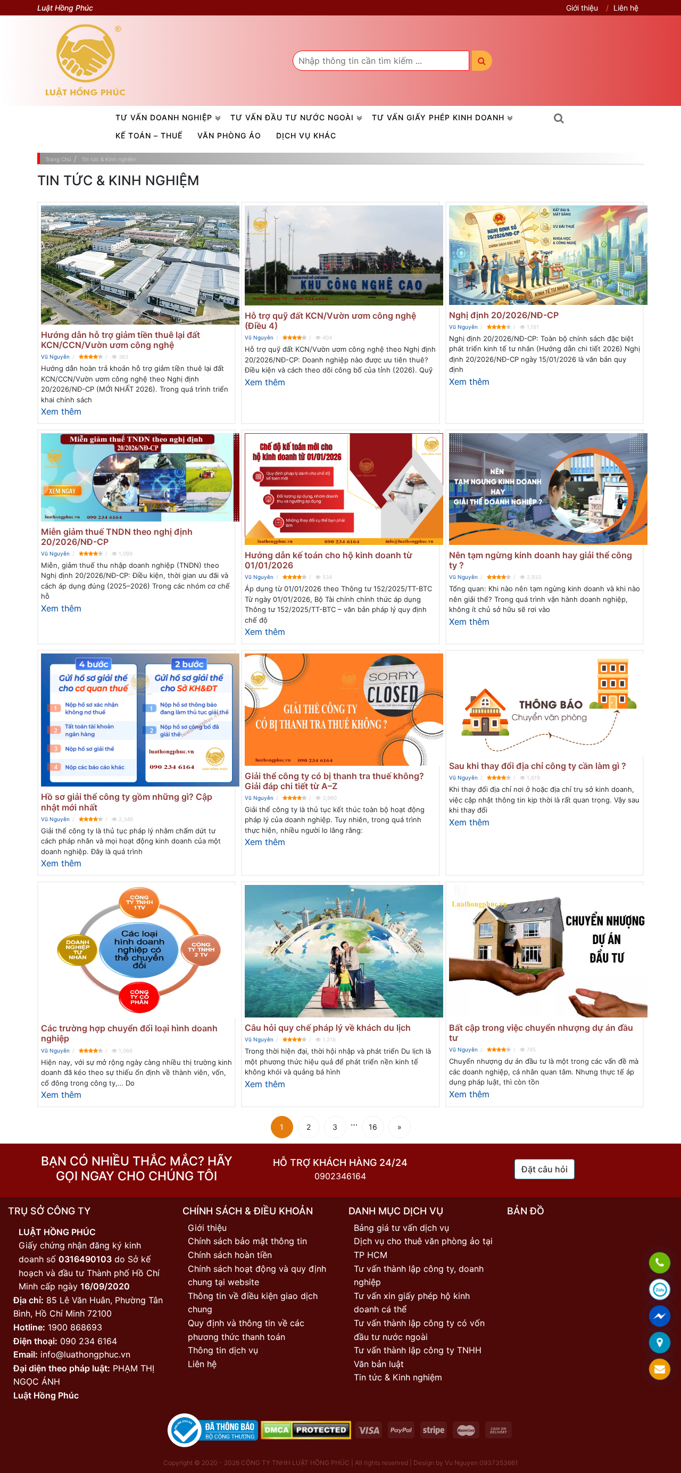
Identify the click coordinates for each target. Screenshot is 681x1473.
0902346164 (340, 1176)
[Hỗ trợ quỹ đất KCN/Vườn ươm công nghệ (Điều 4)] (340, 255)
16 (373, 1126)
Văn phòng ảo (229, 135)
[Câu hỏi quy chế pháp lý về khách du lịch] (340, 951)
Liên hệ (625, 7)
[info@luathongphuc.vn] (659, 1370)
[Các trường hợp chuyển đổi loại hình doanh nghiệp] (136, 951)
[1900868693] (659, 1263)
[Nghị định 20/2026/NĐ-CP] (544, 255)
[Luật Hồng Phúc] (85, 60)
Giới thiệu (582, 7)
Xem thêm (61, 411)
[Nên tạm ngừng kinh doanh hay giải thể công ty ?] (544, 489)
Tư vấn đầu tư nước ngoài (292, 117)
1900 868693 (75, 1327)
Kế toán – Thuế (148, 135)
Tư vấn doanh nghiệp (163, 117)
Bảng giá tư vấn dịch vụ (401, 1227)
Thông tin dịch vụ (223, 1350)
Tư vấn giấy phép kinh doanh (438, 117)
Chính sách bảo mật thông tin (247, 1241)
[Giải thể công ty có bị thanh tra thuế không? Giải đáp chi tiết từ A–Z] (340, 709)
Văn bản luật (379, 1364)
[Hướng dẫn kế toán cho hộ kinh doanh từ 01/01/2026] (340, 489)
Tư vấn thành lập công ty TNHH (417, 1350)
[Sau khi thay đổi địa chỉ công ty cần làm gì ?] (544, 704)
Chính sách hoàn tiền (230, 1254)
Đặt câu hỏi (544, 1169)
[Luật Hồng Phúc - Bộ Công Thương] (213, 1429)
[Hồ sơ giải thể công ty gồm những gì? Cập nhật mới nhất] (136, 720)
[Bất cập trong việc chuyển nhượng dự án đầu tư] (544, 951)
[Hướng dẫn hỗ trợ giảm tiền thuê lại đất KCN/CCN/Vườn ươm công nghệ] (136, 265)
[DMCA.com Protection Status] (306, 1429)
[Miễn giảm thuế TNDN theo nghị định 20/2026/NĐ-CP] (136, 477)
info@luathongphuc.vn (85, 1354)
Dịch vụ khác (306, 135)
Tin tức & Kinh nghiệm (398, 1377)
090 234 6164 (88, 1341)
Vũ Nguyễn (55, 356)
